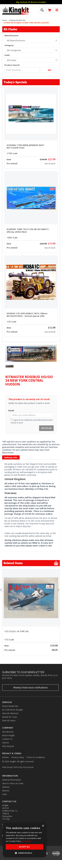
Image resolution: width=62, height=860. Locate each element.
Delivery (6, 787)
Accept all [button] (24, 847)
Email (11, 410)
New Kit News (8, 720)
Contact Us (7, 739)
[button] (24, 852)
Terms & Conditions (35, 757)
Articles (5, 757)
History (5, 742)
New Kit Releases (10, 713)
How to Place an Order (13, 783)
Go (49, 69)
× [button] (43, 826)
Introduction (8, 731)
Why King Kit (8, 746)
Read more (26, 841)
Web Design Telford (10, 767)
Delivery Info (10, 457)
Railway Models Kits (18, 20)
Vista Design (28, 767)
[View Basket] (49, 10)
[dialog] (24, 840)
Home (4, 20)
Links (4, 794)
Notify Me (46, 428)
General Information (11, 779)
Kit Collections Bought (12, 709)
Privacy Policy (17, 757)
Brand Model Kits (10, 706)
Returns (5, 790)
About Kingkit (8, 735)
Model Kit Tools (9, 717)
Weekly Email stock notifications (30, 687)
